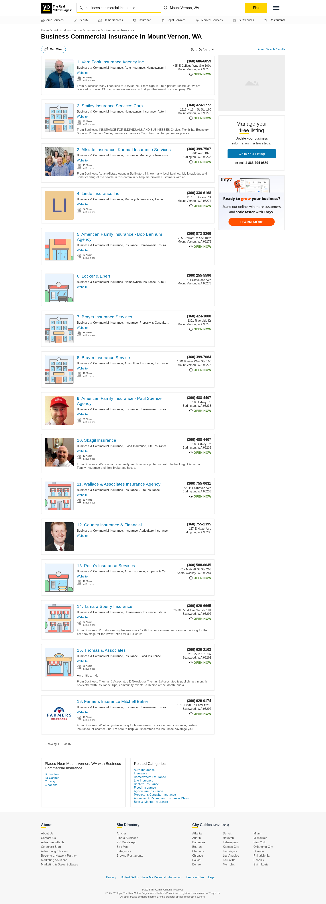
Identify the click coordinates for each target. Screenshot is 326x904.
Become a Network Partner (59, 855)
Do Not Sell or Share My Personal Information (151, 877)
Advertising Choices (54, 851)
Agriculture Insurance (139, 363)
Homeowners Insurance (162, 67)
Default (204, 49)
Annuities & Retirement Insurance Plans (161, 798)
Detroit (227, 833)
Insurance (93, 30)
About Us (47, 833)
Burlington (52, 774)
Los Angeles (231, 855)
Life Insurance (157, 446)
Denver (197, 864)
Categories (124, 851)
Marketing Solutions (54, 860)
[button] (276, 8)
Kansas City (231, 846)
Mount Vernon (72, 30)
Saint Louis (260, 864)
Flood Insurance (135, 446)
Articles (122, 833)
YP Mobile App (126, 842)
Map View (56, 49)
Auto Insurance (135, 67)
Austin (196, 838)
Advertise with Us (52, 842)
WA (56, 30)
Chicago (197, 855)
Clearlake (51, 785)
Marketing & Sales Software (59, 864)
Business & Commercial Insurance (100, 67)
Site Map (123, 846)
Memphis (229, 864)
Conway (50, 781)
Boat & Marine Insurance (151, 801)
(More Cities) (220, 825)
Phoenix (258, 860)
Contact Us (48, 838)
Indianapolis (231, 842)
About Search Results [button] (271, 49)
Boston (197, 846)
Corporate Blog (51, 846)
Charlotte (198, 851)
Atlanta (197, 833)
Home (45, 30)
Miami (257, 833)
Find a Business (127, 838)
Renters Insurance (146, 784)
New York (259, 842)
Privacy (111, 877)
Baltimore (198, 842)
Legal (211, 877)
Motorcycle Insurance (153, 155)
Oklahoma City (263, 846)
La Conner (52, 778)
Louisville (229, 860)
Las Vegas (230, 851)
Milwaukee (260, 838)
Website (82, 72)
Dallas (196, 860)
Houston (228, 838)
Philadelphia (261, 855)
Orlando (258, 851)
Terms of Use (195, 877)
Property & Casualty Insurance (159, 322)
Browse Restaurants (130, 855)
